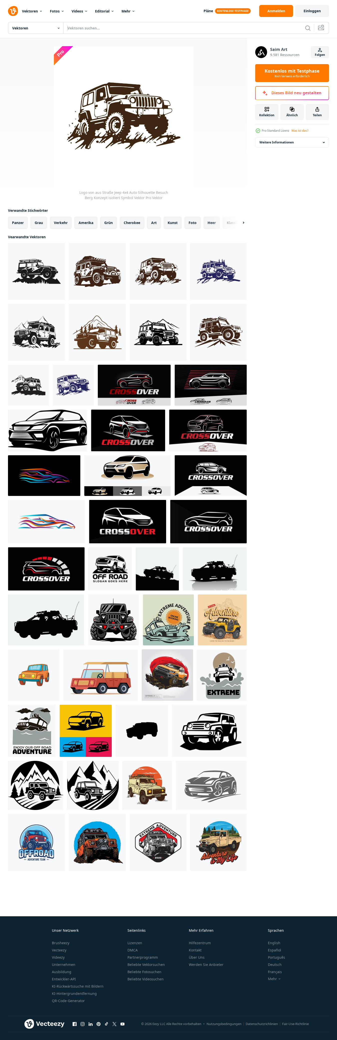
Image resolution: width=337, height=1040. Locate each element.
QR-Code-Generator (68, 1000)
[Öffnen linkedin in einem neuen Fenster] (91, 1024)
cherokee (132, 222)
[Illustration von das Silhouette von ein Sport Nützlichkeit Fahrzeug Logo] (86, 731)
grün (108, 222)
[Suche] (308, 28)
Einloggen (312, 10)
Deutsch (275, 964)
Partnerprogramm (142, 957)
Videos (77, 11)
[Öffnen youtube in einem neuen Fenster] (122, 1024)
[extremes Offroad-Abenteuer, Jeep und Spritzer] (222, 675)
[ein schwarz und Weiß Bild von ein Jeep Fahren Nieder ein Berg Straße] (35, 785)
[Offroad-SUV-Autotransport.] (209, 731)
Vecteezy (59, 950)
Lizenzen (134, 942)
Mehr (125, 11)
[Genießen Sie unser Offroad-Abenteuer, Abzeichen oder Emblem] (32, 731)
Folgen (320, 55)
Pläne (208, 10)
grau (39, 222)
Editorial (102, 11)
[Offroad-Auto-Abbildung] (113, 619)
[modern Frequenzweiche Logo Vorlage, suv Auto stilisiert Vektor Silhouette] (127, 521)
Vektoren (30, 11)
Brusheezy (60, 942)
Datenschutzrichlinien (262, 1024)
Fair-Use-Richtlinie (295, 1024)
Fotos (55, 11)
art (154, 222)
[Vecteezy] (13, 11)
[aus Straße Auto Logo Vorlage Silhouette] (110, 568)
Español (274, 950)
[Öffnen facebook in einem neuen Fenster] (75, 1024)
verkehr (61, 222)
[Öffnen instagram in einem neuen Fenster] (83, 1024)
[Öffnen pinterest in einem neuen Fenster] (99, 1024)
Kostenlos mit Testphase (292, 73)
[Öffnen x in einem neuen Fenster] (114, 1024)
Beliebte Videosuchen (145, 979)
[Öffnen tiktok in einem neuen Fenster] (107, 1024)
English (274, 942)
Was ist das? (299, 130)
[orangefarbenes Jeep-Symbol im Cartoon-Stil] (33, 675)
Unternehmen (63, 964)
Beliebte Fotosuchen (144, 971)
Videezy (58, 957)
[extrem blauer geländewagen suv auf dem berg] (222, 619)
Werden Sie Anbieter (206, 964)
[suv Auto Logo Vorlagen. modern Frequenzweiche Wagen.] (127, 475)
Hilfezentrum (200, 942)
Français (275, 971)
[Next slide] (239, 223)
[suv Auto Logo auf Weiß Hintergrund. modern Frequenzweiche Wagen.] (47, 430)
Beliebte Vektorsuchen (146, 964)
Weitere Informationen (276, 142)
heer (212, 222)
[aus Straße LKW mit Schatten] (215, 568)
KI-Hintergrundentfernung (74, 993)
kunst (173, 222)
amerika (86, 222)
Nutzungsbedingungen (224, 1024)
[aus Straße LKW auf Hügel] (157, 568)
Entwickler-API (64, 979)
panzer (18, 222)
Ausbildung (61, 971)
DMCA (132, 950)
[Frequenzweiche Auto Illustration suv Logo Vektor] (208, 521)
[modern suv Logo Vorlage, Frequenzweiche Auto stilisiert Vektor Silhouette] (128, 430)
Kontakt (195, 950)
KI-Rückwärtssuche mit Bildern (78, 986)
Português (276, 957)
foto (193, 222)
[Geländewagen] (46, 619)
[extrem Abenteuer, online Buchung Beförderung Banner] (168, 619)
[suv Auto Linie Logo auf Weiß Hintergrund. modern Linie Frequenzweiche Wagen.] (208, 430)
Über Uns (197, 957)
